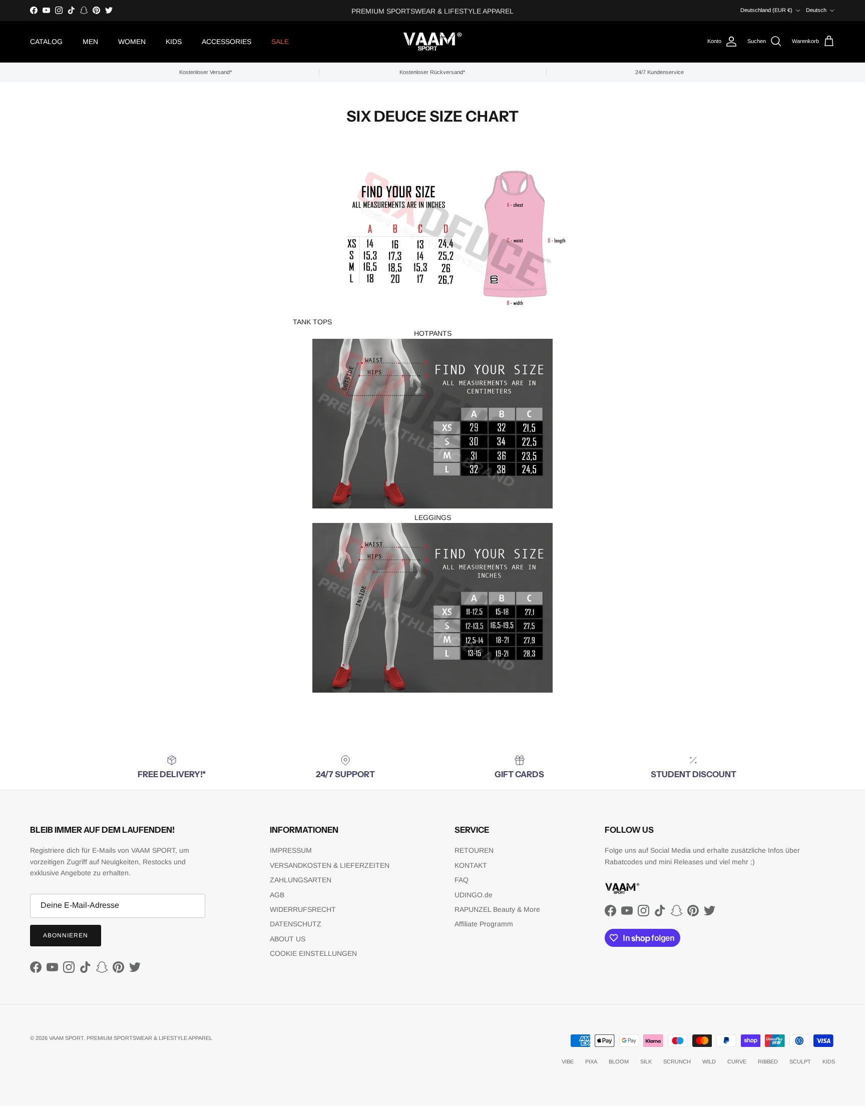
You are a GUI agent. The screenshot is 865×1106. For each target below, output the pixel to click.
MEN (90, 42)
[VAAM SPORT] (432, 42)
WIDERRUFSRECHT (303, 909)
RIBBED (768, 1061)
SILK (646, 1061)
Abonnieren (65, 935)
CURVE (736, 1061)
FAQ (462, 880)
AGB (277, 895)
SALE (280, 42)
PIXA (591, 1061)
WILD (709, 1061)
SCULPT (800, 1061)
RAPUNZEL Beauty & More (497, 909)
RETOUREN (474, 850)
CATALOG (46, 42)
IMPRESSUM (291, 850)
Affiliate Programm (484, 924)
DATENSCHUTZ (295, 924)
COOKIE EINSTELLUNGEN (313, 953)
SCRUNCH (677, 1061)
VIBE (568, 1061)
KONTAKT (471, 865)
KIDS (174, 42)
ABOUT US (287, 939)
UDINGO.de (474, 895)
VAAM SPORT (66, 1038)
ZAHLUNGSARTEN (300, 880)
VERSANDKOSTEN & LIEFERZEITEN (329, 865)
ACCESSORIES (226, 42)
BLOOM (619, 1061)
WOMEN (132, 42)
